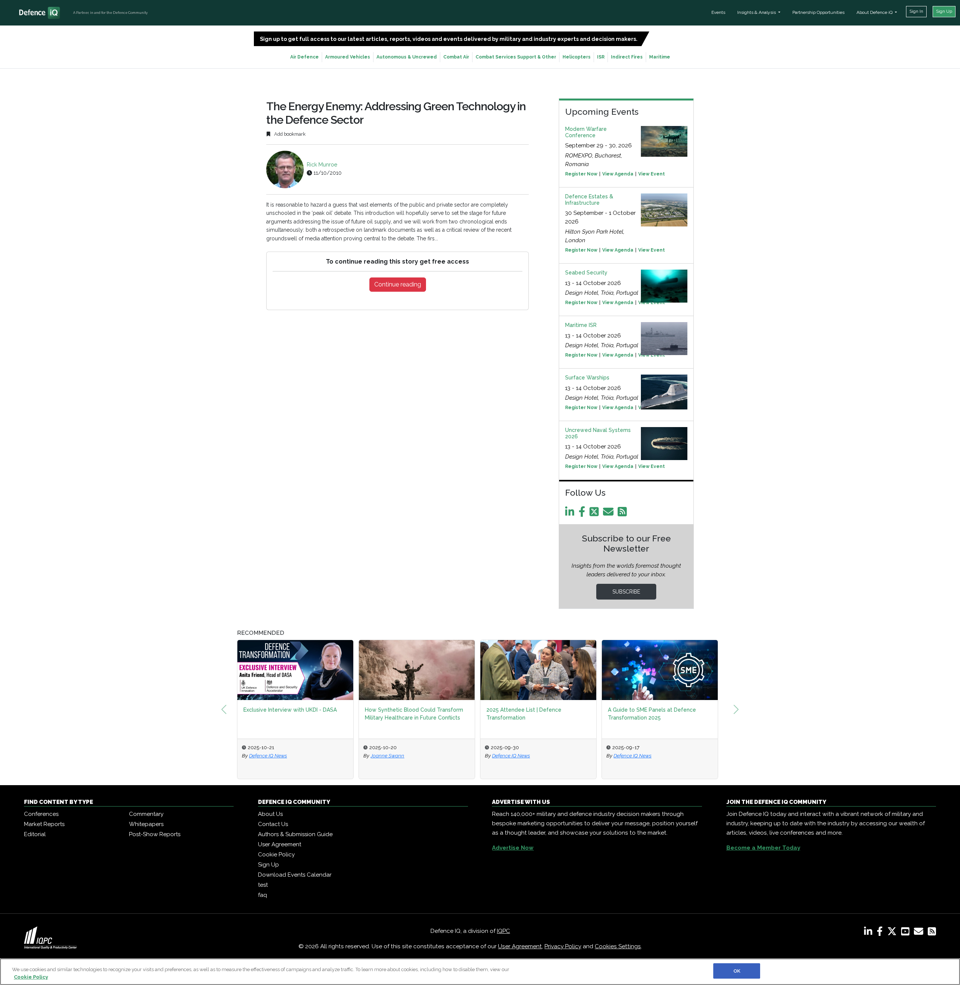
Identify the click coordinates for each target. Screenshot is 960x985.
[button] (224, 709)
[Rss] (624, 514)
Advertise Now (513, 847)
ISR (600, 57)
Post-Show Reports (154, 834)
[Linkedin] (571, 514)
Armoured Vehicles (347, 57)
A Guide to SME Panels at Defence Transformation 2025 (652, 714)
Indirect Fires (627, 57)
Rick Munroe (322, 165)
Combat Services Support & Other (516, 57)
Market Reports (44, 824)
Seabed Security (586, 273)
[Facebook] (583, 514)
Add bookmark (289, 134)
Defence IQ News (268, 756)
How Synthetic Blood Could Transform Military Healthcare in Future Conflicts (414, 714)
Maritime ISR (581, 325)
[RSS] (932, 933)
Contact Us (273, 824)
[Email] (609, 514)
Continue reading (397, 284)
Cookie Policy (276, 854)
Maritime (659, 57)
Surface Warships (587, 378)
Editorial (35, 834)
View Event (651, 174)
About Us (270, 814)
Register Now (581, 174)
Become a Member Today (763, 847)
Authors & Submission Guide (295, 834)
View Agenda (617, 174)
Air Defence (304, 57)
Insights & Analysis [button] (757, 12)
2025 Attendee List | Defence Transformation (523, 714)
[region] (480, 971)
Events (718, 12)
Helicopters (576, 57)
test (263, 885)
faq (262, 895)
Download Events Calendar (295, 874)
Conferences (41, 814)
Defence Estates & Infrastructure (589, 199)
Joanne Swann (387, 756)
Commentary (146, 814)
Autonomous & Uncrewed (406, 57)
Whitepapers (146, 824)
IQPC (503, 931)
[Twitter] (596, 514)
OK (737, 971)
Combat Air (456, 57)
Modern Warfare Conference (586, 132)
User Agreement (279, 844)
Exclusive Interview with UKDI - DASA (290, 710)
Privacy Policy (562, 946)
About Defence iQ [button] (875, 12)
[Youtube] (906, 933)
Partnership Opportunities (818, 12)
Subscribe (626, 592)
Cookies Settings (618, 946)
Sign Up (944, 11)
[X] (893, 933)
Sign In (916, 11)
